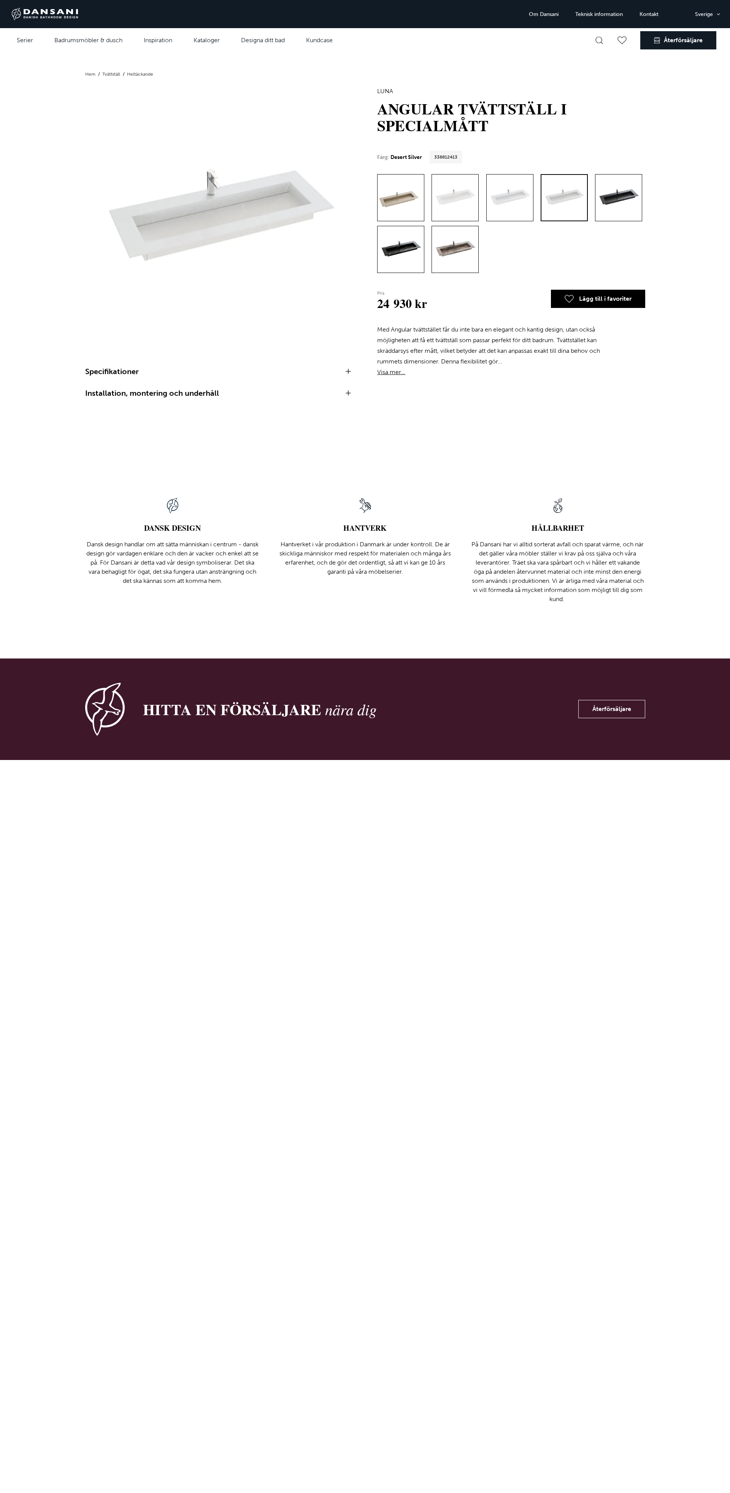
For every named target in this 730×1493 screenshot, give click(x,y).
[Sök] (599, 40)
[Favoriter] (622, 40)
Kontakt (649, 14)
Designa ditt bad (263, 40)
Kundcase (319, 40)
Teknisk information (599, 14)
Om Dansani (544, 14)
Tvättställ (111, 74)
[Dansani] (45, 14)
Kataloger (207, 40)
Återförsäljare (611, 708)
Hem (91, 74)
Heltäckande (140, 74)
